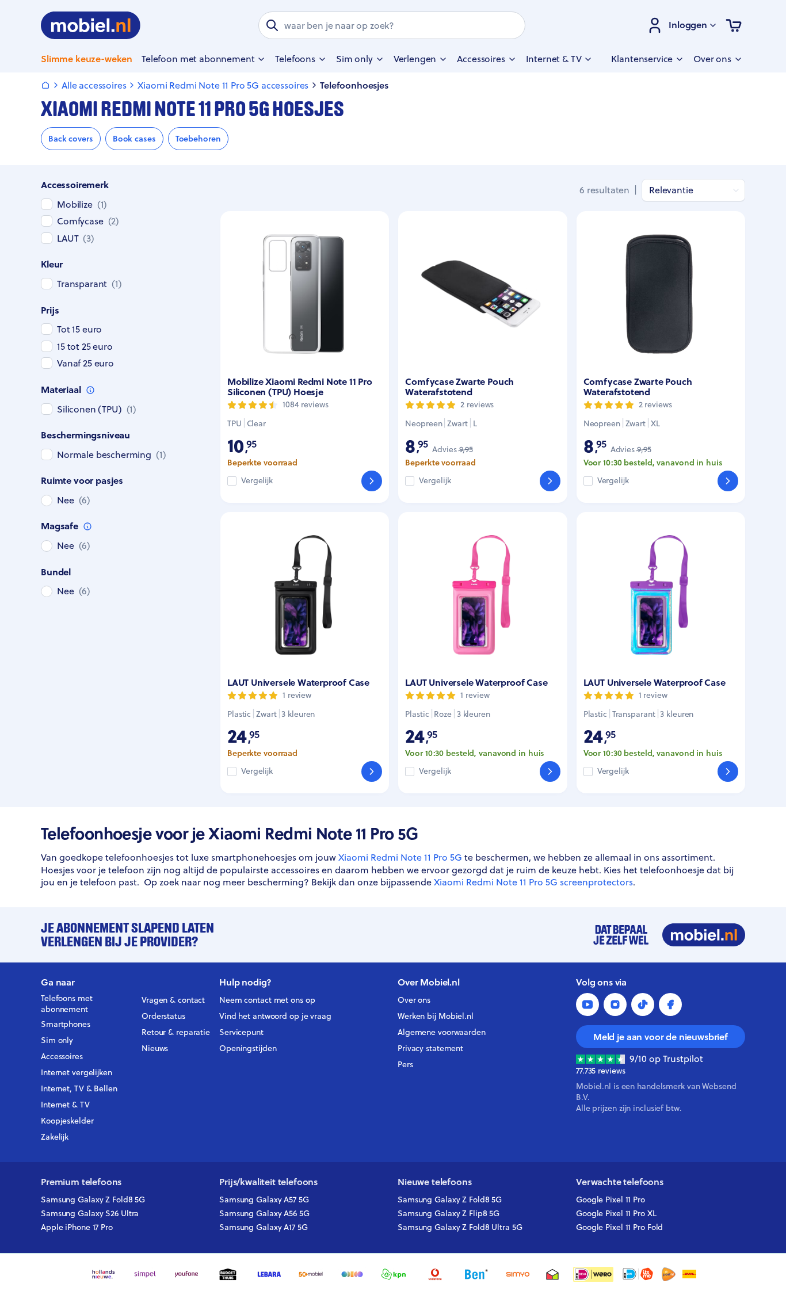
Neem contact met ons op (267, 1000)
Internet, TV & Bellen (79, 1088)
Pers (405, 1064)
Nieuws (155, 1048)
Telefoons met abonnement (67, 1004)
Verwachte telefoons (619, 1182)
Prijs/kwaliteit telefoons (268, 1182)
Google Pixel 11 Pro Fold (619, 1227)
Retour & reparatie (176, 1032)
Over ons (414, 1000)
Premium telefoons (81, 1182)
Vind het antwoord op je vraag (275, 1016)
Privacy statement (430, 1048)
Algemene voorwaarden (442, 1032)
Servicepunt (241, 1032)
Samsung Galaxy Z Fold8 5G (93, 1199)
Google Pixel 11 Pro (610, 1199)
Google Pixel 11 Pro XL (616, 1213)
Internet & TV (65, 1104)
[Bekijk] (371, 481)
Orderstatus (163, 1016)
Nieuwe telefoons (434, 1182)
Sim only (57, 1040)
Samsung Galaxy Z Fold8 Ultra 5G (460, 1227)
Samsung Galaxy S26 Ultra (90, 1213)
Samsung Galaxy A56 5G (264, 1213)
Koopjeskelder (67, 1120)
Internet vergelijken (76, 1072)
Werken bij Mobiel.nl (436, 1016)
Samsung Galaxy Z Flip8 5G (448, 1213)
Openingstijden (248, 1048)
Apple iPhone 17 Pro (77, 1227)
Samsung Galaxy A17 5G (263, 1227)
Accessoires (62, 1056)
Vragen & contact (173, 1000)
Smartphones (65, 1024)
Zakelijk (54, 1137)
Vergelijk (257, 480)
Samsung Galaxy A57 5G (264, 1199)
